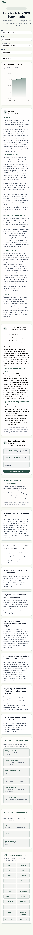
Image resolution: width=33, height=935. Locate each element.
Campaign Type (5, 43)
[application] (16, 87)
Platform (3, 37)
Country (3, 56)
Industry (3, 49)
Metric (3, 30)
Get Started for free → (16, 471)
